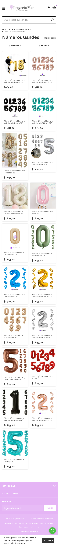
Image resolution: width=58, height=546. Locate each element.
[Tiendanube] (29, 531)
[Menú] (4, 8)
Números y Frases (24, 29)
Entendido (48, 540)
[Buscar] (52, 20)
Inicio (4, 29)
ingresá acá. (49, 523)
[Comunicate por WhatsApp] (52, 530)
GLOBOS (12, 29)
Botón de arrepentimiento (29, 527)
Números (5, 32)
